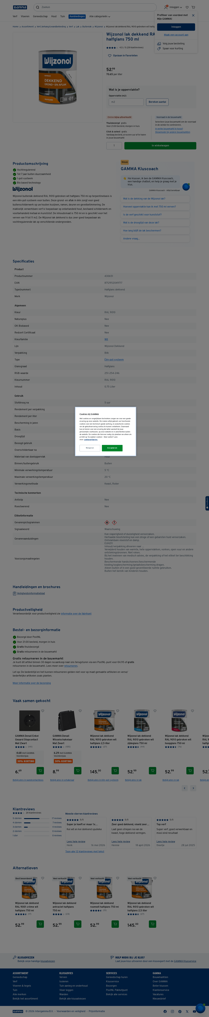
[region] (105, 431)
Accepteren (112, 448)
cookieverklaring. (91, 440)
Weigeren (90, 448)
